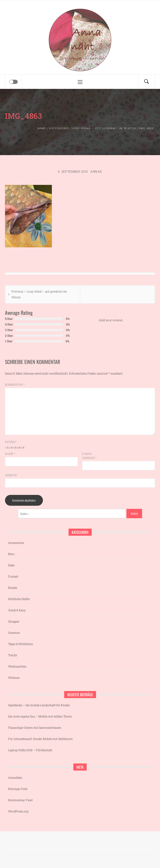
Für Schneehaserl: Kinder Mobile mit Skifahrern (40, 739)
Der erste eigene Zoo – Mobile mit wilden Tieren (40, 716)
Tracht (12, 655)
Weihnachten (17, 666)
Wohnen (14, 678)
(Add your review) (110, 320)
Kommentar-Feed (20, 800)
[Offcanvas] (13, 82)
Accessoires (16, 543)
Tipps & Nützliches (20, 644)
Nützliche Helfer (19, 599)
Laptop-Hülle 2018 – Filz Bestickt (30, 750)
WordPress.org (18, 811)
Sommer (14, 633)
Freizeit (13, 576)
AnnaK (96, 171)
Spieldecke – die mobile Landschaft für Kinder (39, 705)
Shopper (13, 621)
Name (10, 454)
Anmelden (15, 778)
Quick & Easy (17, 610)
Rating (10, 442)
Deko (11, 565)
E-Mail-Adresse (89, 456)
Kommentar (15, 384)
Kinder (12, 588)
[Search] (146, 82)
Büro (11, 554)
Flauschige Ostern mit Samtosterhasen (34, 728)
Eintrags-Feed (17, 789)
